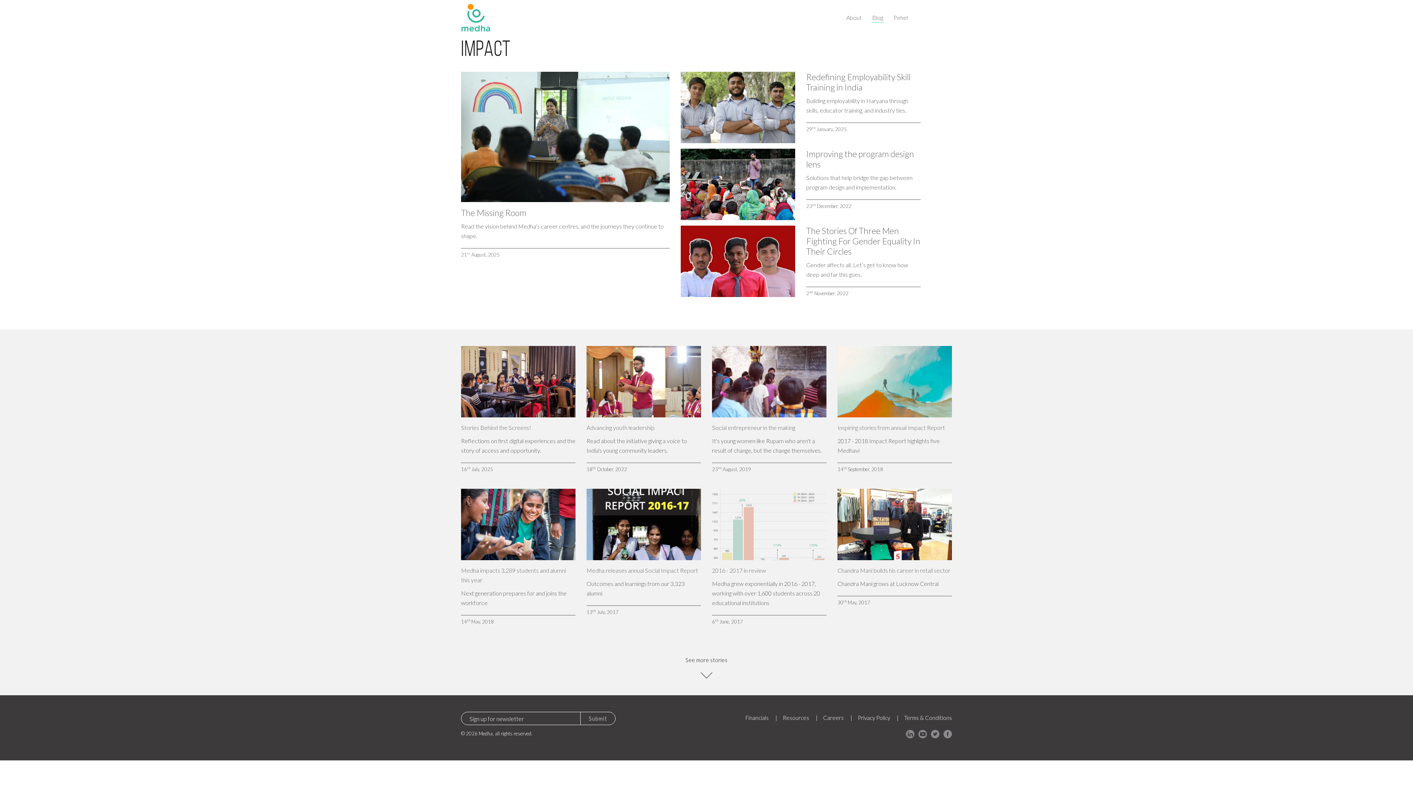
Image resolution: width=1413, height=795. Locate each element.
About (854, 17)
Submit (598, 718)
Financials (757, 717)
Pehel (900, 17)
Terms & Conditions (928, 717)
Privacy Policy (874, 717)
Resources (796, 717)
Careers (833, 717)
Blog (877, 17)
